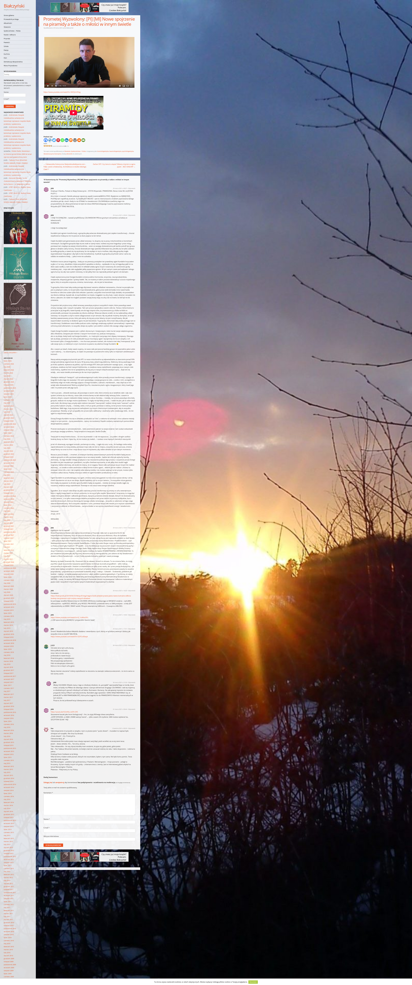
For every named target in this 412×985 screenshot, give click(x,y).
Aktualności (8, 23)
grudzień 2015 (9, 742)
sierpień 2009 (9, 971)
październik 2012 (10, 856)
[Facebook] (46, 140)
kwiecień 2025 (9, 406)
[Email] (83, 140)
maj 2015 (7, 763)
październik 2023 (10, 460)
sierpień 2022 (9, 502)
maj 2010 (7, 944)
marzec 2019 (8, 625)
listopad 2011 (8, 889)
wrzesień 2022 (9, 499)
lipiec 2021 (7, 541)
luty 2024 (7, 448)
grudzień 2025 (9, 382)
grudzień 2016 (9, 706)
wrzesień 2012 (9, 859)
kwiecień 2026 (9, 370)
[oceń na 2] (46, 146)
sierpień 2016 (9, 718)
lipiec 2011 (7, 901)
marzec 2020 (8, 589)
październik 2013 (10, 820)
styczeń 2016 (8, 739)
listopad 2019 (8, 601)
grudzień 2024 (9, 418)
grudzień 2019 (9, 598)
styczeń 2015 (8, 775)
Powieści (7, 42)
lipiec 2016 (7, 721)
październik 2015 (10, 748)
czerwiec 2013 (9, 832)
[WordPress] (75, 140)
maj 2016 (7, 727)
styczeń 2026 (8, 379)
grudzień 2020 (9, 562)
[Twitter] (54, 140)
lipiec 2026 (7, 361)
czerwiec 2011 (9, 904)
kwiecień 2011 (9, 910)
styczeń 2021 (8, 559)
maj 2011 (7, 907)
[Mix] (71, 140)
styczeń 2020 (8, 595)
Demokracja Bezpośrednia (13, 62)
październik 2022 (10, 496)
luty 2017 (7, 700)
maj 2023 (7, 475)
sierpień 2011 (9, 898)
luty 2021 (7, 556)
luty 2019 (7, 628)
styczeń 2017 (8, 703)
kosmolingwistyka (103, 151)
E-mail (46, 828)
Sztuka (6, 46)
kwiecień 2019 (9, 622)
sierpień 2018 (9, 646)
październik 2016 (10, 712)
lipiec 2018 (7, 649)
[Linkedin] (66, 140)
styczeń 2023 (8, 487)
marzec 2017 (8, 697)
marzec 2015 (8, 769)
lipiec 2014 (7, 793)
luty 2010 (7, 953)
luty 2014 (7, 808)
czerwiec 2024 (9, 436)
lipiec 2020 (7, 577)
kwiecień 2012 (9, 874)
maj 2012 (7, 871)
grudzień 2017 (9, 670)
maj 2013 (7, 835)
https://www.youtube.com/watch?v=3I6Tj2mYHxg (62, 92)
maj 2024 (7, 439)
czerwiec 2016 (9, 724)
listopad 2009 (8, 962)
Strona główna (9, 15)
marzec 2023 (8, 481)
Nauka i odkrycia (10, 35)
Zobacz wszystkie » (10, 353)
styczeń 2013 (8, 847)
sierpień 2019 (9, 610)
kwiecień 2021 (9, 550)
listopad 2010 (8, 926)
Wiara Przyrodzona (10, 66)
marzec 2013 (8, 841)
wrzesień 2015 (9, 751)
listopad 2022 (8, 493)
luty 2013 (7, 844)
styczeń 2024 (8, 451)
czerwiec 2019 (9, 616)
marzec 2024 (8, 445)
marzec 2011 (8, 913)
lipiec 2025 (7, 397)
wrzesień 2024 (9, 427)
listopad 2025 (8, 385)
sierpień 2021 (9, 538)
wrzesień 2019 (9, 607)
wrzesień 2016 (9, 715)
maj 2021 (7, 547)
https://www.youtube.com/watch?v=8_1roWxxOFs (69, 617)
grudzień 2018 (9, 634)
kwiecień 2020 (9, 586)
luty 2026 (7, 376)
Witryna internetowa (51, 836)
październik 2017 (10, 676)
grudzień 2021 (9, 526)
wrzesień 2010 (9, 932)
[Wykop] (50, 140)
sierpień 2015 (9, 754)
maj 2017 (7, 691)
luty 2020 (7, 592)
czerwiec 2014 (9, 796)
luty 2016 (7, 736)
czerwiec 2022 (9, 508)
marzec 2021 (8, 553)
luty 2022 (7, 520)
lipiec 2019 (7, 613)
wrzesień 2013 (9, 823)
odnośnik (69, 154)
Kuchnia (7, 54)
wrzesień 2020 (9, 571)
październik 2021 (10, 532)
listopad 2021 (8, 529)
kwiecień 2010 (9, 947)
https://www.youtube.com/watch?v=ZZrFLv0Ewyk (69, 636)
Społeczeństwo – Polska (12, 31)
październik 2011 (10, 892)
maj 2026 (7, 367)
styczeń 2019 (8, 631)
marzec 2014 (8, 805)
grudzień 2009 (9, 959)
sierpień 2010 (9, 935)
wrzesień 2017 (9, 679)
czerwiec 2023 (9, 472)
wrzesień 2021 (9, 535)
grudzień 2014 (9, 778)
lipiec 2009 (7, 974)
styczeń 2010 (8, 956)
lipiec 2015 (7, 757)
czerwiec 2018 (9, 652)
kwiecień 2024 (9, 442)
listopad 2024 (8, 421)
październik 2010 (10, 929)
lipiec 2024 (7, 433)
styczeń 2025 (8, 415)
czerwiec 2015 (9, 760)
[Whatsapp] (62, 140)
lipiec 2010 (7, 938)
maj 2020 (7, 583)
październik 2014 (10, 784)
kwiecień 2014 (9, 802)
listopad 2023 (8, 457)
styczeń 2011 (8, 919)
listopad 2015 (8, 745)
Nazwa (47, 819)
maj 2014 (7, 799)
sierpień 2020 (9, 574)
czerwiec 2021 (9, 544)
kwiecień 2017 (9, 694)
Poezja (6, 50)
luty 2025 (7, 412)
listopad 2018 (8, 637)
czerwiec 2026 (9, 364)
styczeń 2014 (8, 811)
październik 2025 (10, 388)
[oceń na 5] (51, 146)
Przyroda (7, 39)
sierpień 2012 (9, 862)
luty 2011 (7, 916)
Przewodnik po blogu (11, 19)
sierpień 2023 (9, 466)
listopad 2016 (8, 709)
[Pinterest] (58, 140)
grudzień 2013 (9, 814)
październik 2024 (10, 424)
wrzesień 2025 (9, 391)
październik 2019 (10, 604)
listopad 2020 (8, 565)
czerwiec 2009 (9, 977)
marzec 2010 (8, 950)
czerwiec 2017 (9, 688)
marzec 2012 (8, 877)
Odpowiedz (131, 188)
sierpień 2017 (9, 682)
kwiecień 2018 (9, 658)
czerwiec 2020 (9, 580)
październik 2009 (10, 965)
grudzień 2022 (9, 490)
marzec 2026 (8, 373)
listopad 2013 (8, 817)
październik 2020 (10, 568)
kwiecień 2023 (9, 478)
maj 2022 (7, 511)
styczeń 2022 (8, 523)
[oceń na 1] (44, 146)
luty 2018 (7, 664)
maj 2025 (7, 403)
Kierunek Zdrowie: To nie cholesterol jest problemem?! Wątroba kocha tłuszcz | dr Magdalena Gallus (17, 181)
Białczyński (14, 6)
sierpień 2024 (9, 430)
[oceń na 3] (48, 146)
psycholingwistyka (128, 151)
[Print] (79, 140)
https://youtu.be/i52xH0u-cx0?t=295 (64, 712)
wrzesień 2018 (9, 643)
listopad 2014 (8, 781)
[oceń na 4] (49, 146)
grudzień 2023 (9, 454)
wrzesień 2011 (9, 895)
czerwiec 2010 (9, 941)
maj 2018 (7, 655)
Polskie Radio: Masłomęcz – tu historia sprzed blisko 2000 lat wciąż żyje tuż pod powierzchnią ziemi (18, 154)
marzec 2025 (8, 409)
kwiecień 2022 (9, 514)
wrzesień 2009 (9, 968)
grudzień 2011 (9, 886)
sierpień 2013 (9, 826)
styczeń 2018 (8, 667)
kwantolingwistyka (115, 151)
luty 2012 (7, 880)
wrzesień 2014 (9, 787)
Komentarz (48, 793)
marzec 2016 (8, 733)
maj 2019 (7, 619)
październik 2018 (10, 640)
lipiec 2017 (7, 685)
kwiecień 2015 (9, 766)
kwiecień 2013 (9, 838)
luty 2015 (7, 772)
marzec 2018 (8, 661)
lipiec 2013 (7, 829)
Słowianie (7, 27)
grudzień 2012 (9, 850)
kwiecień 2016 (9, 730)
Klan (5, 58)
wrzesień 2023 (9, 463)
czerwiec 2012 (9, 868)
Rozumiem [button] (253, 982)
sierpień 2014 (9, 790)
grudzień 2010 (9, 923)
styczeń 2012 (8, 883)
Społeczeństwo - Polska (78, 151)
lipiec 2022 (7, 505)
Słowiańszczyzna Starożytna (52, 154)
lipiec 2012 (7, 865)
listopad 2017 (8, 673)
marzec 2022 (8, 517)
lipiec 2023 (7, 469)
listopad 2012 (8, 853)
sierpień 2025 (9, 394)
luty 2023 (7, 484)
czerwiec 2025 (9, 400)
